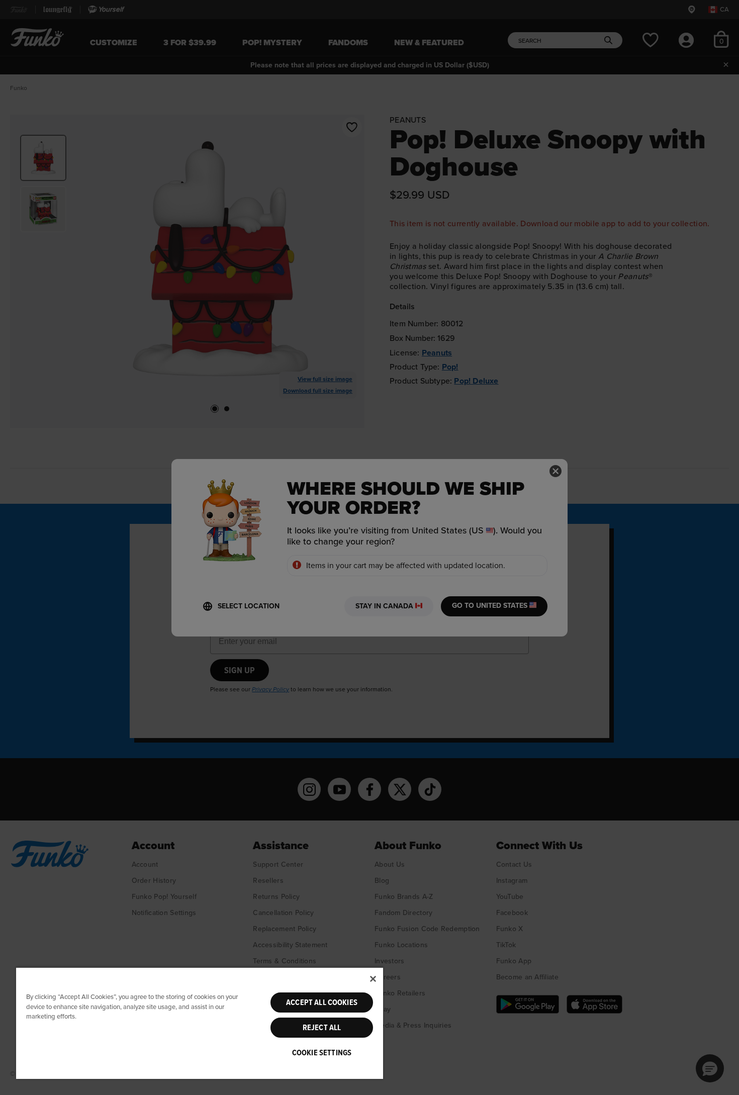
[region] (199, 1023)
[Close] (373, 979)
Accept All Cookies (321, 1002)
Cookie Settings (321, 1053)
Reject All (322, 1028)
